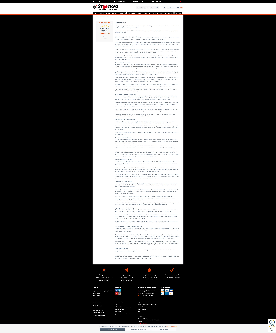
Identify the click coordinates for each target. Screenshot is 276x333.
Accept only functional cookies (138, 329)
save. (167, 326)
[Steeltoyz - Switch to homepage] (108, 7)
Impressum (140, 314)
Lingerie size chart (119, 309)
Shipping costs (118, 306)
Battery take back (142, 309)
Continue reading (97, 295)
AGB (139, 311)
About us (117, 304)
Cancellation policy (142, 318)
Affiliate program (119, 311)
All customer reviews (105, 33)
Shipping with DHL (98, 1)
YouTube (116, 293)
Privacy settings (164, 329)
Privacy (139, 313)
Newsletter (118, 314)
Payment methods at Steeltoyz (122, 313)
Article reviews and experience (122, 308)
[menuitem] (147, 7)
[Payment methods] (172, 292)
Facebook (116, 290)
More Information (173, 326)
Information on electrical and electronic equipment (147, 305)
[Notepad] (164, 7)
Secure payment (157, 1)
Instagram (119, 293)
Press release (141, 308)
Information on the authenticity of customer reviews (148, 320)
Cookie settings (141, 316)
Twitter (119, 290)
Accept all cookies (112, 329)
